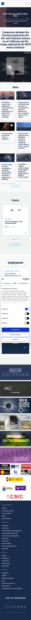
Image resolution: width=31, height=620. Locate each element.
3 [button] (18, 239)
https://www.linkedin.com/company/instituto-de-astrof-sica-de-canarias (15, 606)
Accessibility (5, 566)
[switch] (27, 314)
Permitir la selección (15, 334)
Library (4, 516)
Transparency (5, 528)
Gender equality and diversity (10, 533)
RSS (3, 580)
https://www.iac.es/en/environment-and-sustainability (15, 438)
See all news (15, 186)
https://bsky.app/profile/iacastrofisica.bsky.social (21, 606)
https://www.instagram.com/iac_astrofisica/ (12, 606)
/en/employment (24, 347)
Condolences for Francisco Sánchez (12, 588)
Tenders (4, 575)
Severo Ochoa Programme (9, 546)
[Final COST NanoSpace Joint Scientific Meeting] (25, 232)
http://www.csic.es (15, 497)
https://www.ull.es (20, 488)
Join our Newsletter (15, 597)
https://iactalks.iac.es (15, 389)
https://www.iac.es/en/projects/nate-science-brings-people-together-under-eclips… (15, 405)
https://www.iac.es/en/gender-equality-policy (15, 455)
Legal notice (5, 561)
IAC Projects (5, 541)
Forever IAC (5, 538)
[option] (15, 220)
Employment (5, 573)
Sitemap (4, 555)
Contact (4, 508)
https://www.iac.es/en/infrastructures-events (15, 422)
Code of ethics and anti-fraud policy (12, 530)
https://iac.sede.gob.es (15, 372)
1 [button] (13, 239)
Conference (8, 219)
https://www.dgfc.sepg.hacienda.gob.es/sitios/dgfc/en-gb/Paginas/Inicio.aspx (15, 466)
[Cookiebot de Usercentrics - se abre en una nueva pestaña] (22, 279)
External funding (6, 543)
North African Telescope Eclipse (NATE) (14, 19)
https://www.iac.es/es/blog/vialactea (25, 606)
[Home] (2, 3)
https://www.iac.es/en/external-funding (26, 466)
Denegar (15, 339)
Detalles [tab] (14, 283)
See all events (15, 244)
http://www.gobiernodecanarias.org (7, 488)
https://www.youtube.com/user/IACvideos (18, 606)
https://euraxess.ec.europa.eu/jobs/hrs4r (15, 472)
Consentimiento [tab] (6, 283)
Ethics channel (6, 586)
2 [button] (16, 239)
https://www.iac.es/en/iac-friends (5, 472)
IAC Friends (5, 548)
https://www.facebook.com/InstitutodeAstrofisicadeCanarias (9, 606)
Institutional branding (7, 578)
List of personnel (6, 513)
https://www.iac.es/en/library (5, 466)
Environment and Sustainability (10, 536)
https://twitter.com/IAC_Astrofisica (6, 606)
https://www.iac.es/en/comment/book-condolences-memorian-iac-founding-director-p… (26, 472)
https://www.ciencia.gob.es (14, 479)
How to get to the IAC (7, 511)
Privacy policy (5, 558)
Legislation (5, 525)
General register (6, 518)
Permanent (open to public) (12, 271)
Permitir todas (15, 329)
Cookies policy (6, 563)
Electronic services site (8, 583)
